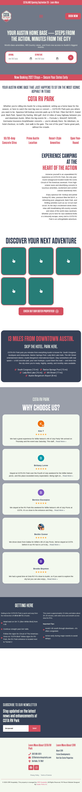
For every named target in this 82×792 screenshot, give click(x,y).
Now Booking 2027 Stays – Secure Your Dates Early (41, 77)
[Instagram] (36, 767)
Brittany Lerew (41, 465)
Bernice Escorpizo (41, 500)
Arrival (11, 55)
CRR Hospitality (42, 782)
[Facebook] (30, 767)
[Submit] (71, 57)
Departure (38, 55)
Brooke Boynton (41, 569)
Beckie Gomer (41, 534)
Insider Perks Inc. (42, 784)
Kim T (41, 431)
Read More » (61, 441)
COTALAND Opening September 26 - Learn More (41, 2)
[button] (41, 16)
